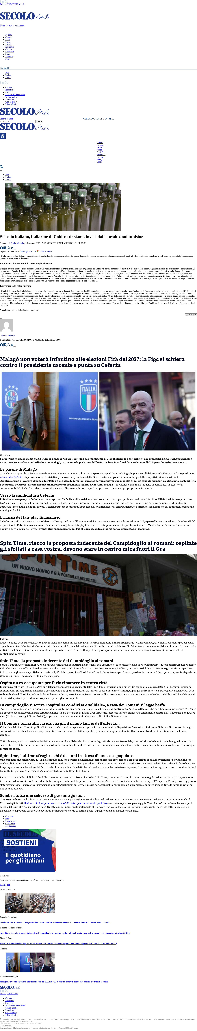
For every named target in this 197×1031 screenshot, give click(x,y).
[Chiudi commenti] (1, 318)
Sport (7, 54)
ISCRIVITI (5, 885)
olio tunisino (10, 826)
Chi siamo (9, 87)
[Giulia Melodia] (6, 331)
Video (7, 42)
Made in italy (10, 821)
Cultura (8, 49)
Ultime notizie (11, 97)
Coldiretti (9, 816)
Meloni (8, 75)
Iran (7, 73)
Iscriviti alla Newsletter (15, 94)
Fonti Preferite (45, 251)
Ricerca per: (5, 121)
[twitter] (6, 2)
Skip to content (6, 119)
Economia (9, 47)
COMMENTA (191, 315)
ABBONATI (12, 4)
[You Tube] (3, 2)
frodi (7, 819)
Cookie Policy (11, 102)
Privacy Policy (11, 104)
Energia (100, 159)
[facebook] (1, 2)
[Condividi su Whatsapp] (8, 249)
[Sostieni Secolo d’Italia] (28, 871)
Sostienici (9, 92)
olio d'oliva (10, 823)
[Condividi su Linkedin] (5, 249)
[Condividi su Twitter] (12, 249)
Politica (8, 35)
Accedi (21, 4)
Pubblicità (9, 99)
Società (8, 44)
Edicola (3, 4)
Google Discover (29, 251)
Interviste (9, 56)
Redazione (9, 90)
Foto (7, 59)
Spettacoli (9, 52)
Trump (8, 77)
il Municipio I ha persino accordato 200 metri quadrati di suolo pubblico (65, 803)
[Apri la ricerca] (1, 168)
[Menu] (1, 132)
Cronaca (8, 37)
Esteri (7, 39)
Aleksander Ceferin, (11, 477)
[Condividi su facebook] (1, 249)
